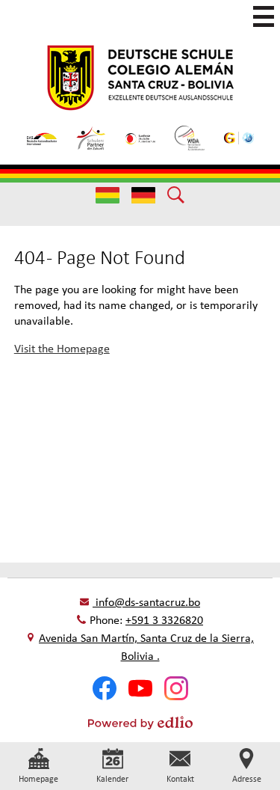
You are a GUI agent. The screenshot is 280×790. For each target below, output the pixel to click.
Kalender (112, 779)
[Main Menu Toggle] (263, 16)
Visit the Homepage (62, 348)
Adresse (246, 779)
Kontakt (180, 779)
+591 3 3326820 (164, 620)
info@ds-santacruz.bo (148, 602)
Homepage (38, 779)
